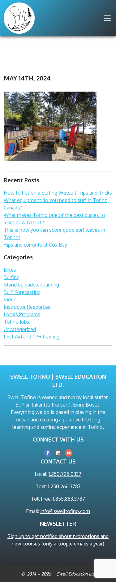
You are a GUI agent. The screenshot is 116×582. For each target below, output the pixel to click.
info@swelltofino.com (65, 511)
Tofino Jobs (16, 322)
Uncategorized (20, 329)
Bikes (10, 270)
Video (10, 299)
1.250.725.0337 (65, 474)
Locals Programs (22, 314)
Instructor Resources (27, 307)
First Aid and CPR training (31, 337)
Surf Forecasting (22, 292)
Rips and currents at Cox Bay (35, 245)
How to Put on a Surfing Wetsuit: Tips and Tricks (58, 193)
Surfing (11, 277)
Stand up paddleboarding (31, 285)
